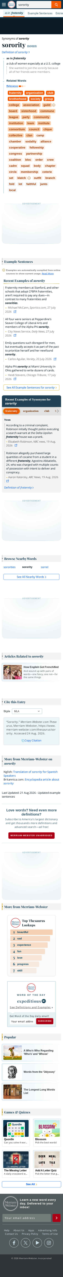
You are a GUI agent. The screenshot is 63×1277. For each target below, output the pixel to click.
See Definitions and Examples (30, 1007)
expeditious (29, 1001)
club (46, 410)
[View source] (15, 311)
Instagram (49, 1243)
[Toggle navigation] (4, 4)
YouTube (37, 1243)
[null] (44, 1001)
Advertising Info (48, 1230)
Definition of (15, 52)
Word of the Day (31, 995)
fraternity (11, 410)
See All (30, 1184)
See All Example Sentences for (30, 387)
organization (30, 410)
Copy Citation (33, 740)
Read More (48, 273)
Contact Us (12, 1233)
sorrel (44, 567)
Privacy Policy (30, 1233)
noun (32, 45)
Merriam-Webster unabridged (31, 835)
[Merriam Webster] (31, 987)
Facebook (14, 1243)
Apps (31, 1230)
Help (7, 1230)
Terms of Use (50, 1233)
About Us (19, 1230)
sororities (10, 567)
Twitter (25, 1243)
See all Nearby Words (30, 577)
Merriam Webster (11, 1204)
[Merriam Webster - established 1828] (11, 4)
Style (7, 711)
